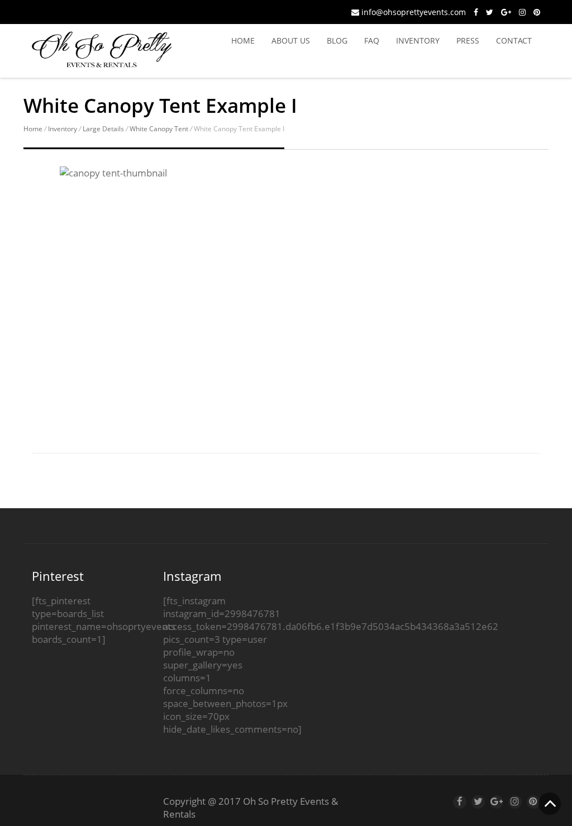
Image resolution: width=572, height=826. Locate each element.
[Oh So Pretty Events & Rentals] (101, 62)
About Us (290, 40)
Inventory (418, 40)
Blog (337, 40)
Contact (514, 40)
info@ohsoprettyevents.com (412, 12)
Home (243, 40)
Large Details (103, 128)
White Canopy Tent (159, 128)
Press (467, 40)
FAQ (371, 40)
